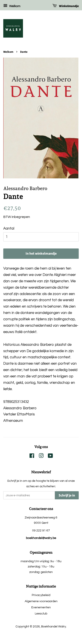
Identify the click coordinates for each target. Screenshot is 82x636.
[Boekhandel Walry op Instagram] (41, 456)
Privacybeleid (41, 595)
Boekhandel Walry (53, 626)
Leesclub (41, 613)
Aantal (8, 228)
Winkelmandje (68, 6)
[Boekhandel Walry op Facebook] (31, 456)
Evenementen (41, 607)
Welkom (14, 6)
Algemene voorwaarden (41, 601)
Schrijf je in (67, 495)
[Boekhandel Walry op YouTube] (50, 456)
